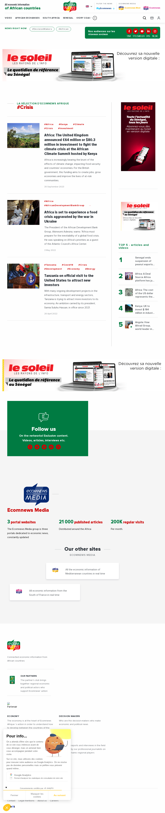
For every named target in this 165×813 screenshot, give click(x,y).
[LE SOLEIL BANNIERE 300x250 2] (138, 216)
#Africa (48, 124)
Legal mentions (26, 801)
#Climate (78, 124)
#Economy (73, 269)
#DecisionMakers (42, 29)
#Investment (65, 128)
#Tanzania (50, 265)
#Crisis (48, 128)
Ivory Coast (84, 18)
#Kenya (63, 124)
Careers (54, 801)
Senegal (68, 18)
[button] (95, 17)
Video (8, 18)
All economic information (22, 6)
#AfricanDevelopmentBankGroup (64, 205)
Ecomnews (104, 8)
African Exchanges (27, 18)
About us (42, 801)
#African (63, 29)
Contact (11, 801)
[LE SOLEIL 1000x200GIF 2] (82, 65)
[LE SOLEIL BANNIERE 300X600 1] (138, 136)
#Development (53, 269)
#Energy (90, 269)
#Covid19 (67, 265)
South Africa (51, 18)
